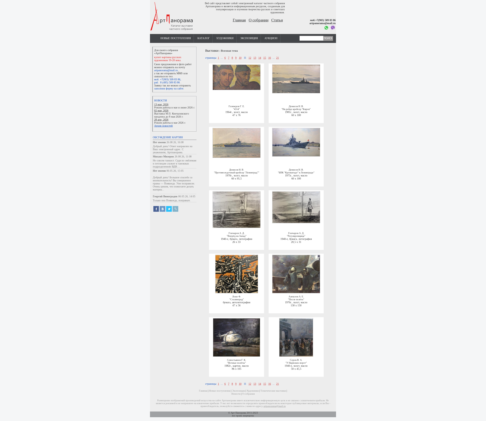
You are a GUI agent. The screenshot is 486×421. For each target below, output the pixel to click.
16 (269, 57)
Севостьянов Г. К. (236, 360)
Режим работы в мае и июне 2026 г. (174, 107)
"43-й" (236, 109)
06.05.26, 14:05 (186, 196)
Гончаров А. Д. (237, 233)
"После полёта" (296, 299)
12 (250, 57)
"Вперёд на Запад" (236, 236)
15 (264, 57)
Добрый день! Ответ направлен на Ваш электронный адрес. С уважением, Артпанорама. (172, 149)
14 (259, 57)
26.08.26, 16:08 (175, 142)
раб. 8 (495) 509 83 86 (167, 82)
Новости (160, 100)
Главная (239, 20)
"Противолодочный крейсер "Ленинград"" (236, 172)
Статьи (277, 20)
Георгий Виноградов (165, 196)
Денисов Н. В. (296, 106)
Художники (225, 38)
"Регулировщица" (296, 236)
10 (240, 57)
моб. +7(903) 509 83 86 (167, 79)
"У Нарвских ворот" (296, 363)
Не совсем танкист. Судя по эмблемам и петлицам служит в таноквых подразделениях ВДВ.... (174, 163)
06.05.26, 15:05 (175, 170)
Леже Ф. (236, 296)
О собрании (258, 20)
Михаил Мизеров (163, 156)
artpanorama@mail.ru (166, 70)
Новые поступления (175, 38)
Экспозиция (249, 38)
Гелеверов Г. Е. (237, 106)
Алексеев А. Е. (296, 296)
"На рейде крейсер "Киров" (296, 109)
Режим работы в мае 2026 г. (170, 122)
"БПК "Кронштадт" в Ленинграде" (296, 172)
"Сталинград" (236, 299)
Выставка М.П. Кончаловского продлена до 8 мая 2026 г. (171, 115)
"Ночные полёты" (236, 363)
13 (254, 57)
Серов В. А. (296, 360)
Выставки (212, 50)
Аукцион (270, 38)
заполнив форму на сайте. (169, 88)
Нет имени (159, 142)
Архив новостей (163, 125)
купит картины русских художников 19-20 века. (167, 59)
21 (277, 57)
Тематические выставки (273, 390)
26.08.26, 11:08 (183, 156)
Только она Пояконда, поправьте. (172, 200)
